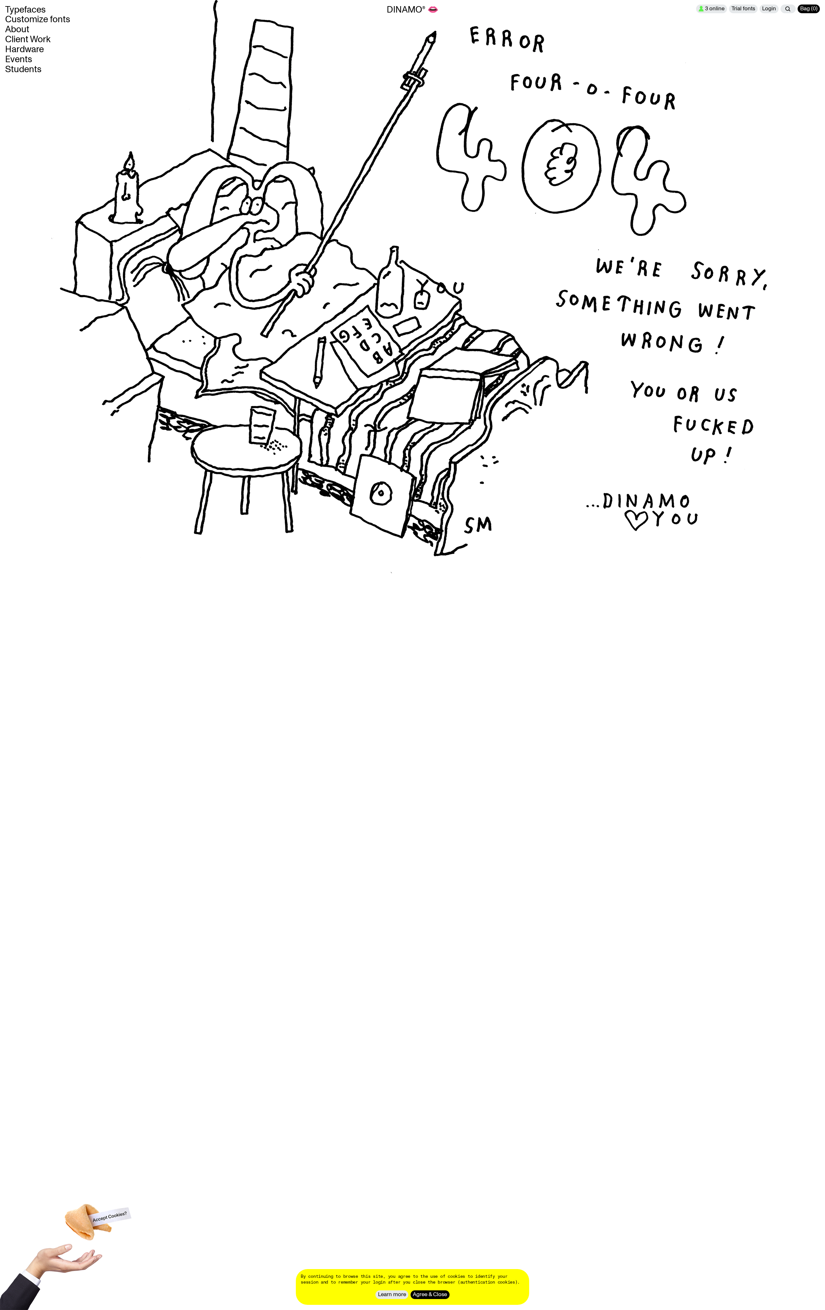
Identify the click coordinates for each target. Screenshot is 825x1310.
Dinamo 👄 (413, 9)
